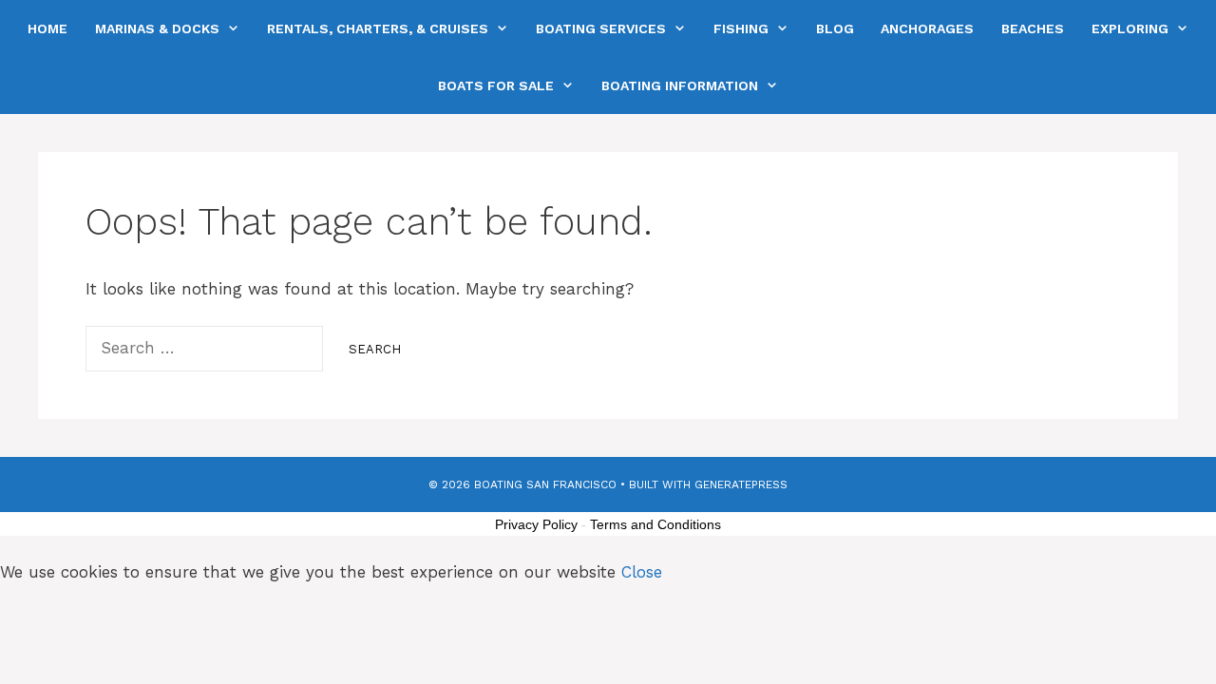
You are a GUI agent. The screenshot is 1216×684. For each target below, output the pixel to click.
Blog (835, 28)
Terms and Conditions (655, 524)
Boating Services (601, 28)
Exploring (1130, 28)
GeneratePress (741, 484)
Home (47, 28)
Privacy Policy (536, 524)
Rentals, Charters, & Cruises (377, 28)
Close (641, 571)
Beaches (1032, 28)
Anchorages (927, 28)
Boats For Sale (496, 85)
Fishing (741, 28)
